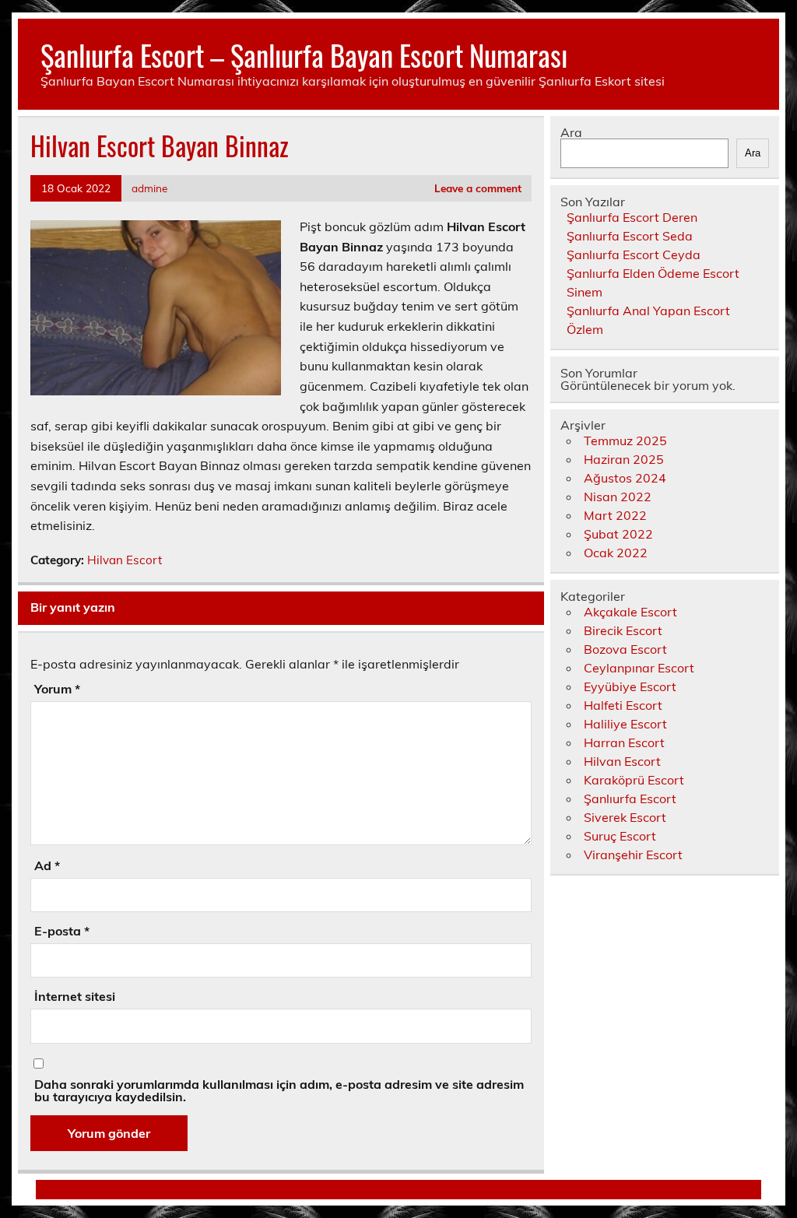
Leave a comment (477, 188)
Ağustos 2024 (625, 478)
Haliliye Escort (625, 724)
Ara (571, 132)
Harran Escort (624, 742)
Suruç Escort (620, 836)
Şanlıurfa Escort (630, 798)
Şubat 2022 (618, 534)
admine (149, 188)
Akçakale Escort (630, 612)
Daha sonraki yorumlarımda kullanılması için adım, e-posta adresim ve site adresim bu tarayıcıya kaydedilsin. (279, 1090)
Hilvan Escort (124, 560)
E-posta (62, 931)
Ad (47, 865)
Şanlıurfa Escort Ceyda (633, 254)
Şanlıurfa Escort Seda (630, 236)
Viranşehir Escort (633, 854)
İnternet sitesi (74, 996)
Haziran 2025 (624, 459)
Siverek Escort (625, 817)
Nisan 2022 (617, 496)
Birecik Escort (623, 630)
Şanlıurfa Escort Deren (632, 217)
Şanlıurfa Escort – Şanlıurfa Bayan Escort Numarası (303, 54)
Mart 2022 (615, 515)
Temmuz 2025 (625, 440)
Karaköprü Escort (634, 780)
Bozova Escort (625, 649)
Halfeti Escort (623, 705)
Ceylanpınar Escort (639, 668)
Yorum (57, 689)
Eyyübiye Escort (630, 686)
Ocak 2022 (616, 552)
